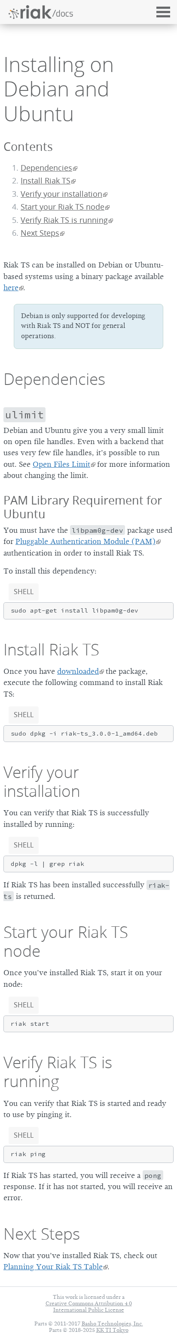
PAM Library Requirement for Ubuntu (82, 507)
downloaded (78, 671)
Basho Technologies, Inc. (112, 1323)
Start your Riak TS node (62, 207)
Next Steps (40, 233)
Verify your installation (61, 194)
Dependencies (46, 168)
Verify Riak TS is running (64, 220)
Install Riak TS (45, 181)
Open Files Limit (61, 464)
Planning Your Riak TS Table (53, 1266)
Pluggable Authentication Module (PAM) (85, 541)
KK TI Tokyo (112, 1330)
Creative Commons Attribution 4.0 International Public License (89, 1306)
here (10, 287)
